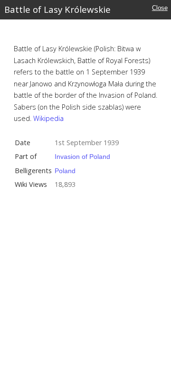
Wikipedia (48, 118)
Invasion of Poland (82, 156)
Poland (65, 171)
